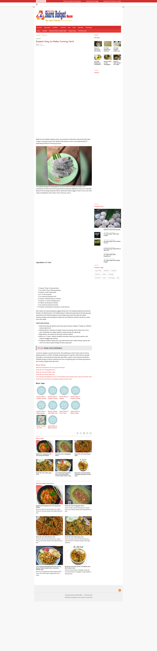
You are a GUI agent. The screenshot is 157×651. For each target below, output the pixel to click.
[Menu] (37, 4)
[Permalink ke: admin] (37, 45)
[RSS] (119, 590)
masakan (113, 270)
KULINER (55, 27)
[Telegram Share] (87, 433)
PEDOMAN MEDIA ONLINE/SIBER (57, 31)
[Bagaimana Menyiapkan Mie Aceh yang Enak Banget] (44, 446)
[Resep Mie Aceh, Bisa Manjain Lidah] (83, 446)
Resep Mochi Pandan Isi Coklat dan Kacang (101, 1)
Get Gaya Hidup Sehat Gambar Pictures (112, 242)
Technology (88, 27)
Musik (74, 27)
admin (40, 44)
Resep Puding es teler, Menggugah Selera (107, 63)
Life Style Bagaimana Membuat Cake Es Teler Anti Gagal (107, 49)
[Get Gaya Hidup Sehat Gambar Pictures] (97, 242)
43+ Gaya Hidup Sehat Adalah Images (112, 261)
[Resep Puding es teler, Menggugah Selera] (107, 57)
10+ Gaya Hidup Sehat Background (110, 255)
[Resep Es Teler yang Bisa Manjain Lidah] (98, 43)
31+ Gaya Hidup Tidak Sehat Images (111, 234)
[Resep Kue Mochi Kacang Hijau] (107, 218)
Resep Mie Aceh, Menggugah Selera (45, 370)
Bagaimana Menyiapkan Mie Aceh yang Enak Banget (50, 367)
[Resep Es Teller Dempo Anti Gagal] (117, 57)
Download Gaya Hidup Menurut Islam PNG (112, 249)
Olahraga (80, 27)
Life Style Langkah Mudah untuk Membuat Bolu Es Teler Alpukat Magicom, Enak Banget (116, 49)
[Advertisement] (22, 38)
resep (104, 278)
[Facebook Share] (77, 433)
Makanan (38, 38)
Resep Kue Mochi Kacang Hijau (57, 1)
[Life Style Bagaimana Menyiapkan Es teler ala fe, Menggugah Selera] (98, 57)
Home (38, 31)
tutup (34, 7)
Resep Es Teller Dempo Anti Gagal (117, 63)
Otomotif (63, 27)
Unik (69, 27)
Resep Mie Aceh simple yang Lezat (45, 374)
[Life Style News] (54, 16)
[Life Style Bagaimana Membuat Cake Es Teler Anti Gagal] (107, 43)
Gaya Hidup (47, 27)
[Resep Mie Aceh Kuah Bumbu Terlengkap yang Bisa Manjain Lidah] (83, 465)
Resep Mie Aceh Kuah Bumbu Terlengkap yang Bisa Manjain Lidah (54, 379)
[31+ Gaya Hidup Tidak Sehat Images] (97, 235)
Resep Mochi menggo (77, 1)
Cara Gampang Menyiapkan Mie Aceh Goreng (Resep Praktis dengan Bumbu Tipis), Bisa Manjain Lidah (64, 376)
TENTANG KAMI (82, 31)
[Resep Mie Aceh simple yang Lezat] (44, 465)
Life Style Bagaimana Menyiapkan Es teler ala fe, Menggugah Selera (97, 63)
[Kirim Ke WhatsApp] (90, 433)
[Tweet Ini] (81, 433)
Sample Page (72, 31)
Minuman (97, 274)
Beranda (39, 27)
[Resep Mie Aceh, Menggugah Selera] (64, 446)
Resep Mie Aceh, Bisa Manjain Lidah (45, 372)
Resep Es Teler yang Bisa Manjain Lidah (97, 49)
